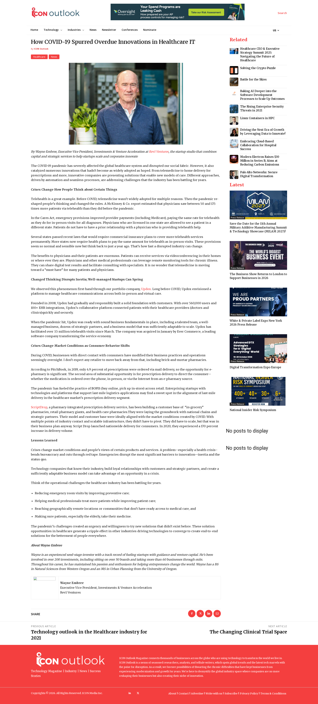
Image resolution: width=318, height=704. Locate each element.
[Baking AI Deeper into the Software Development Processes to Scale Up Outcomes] (234, 93)
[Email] (217, 613)
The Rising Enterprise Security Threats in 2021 (262, 108)
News (54, 56)
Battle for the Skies (253, 79)
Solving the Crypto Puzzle (258, 68)
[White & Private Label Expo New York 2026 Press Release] (258, 302)
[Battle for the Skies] (234, 82)
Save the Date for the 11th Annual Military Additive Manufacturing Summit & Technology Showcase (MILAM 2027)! (258, 227)
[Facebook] (191, 613)
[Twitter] (200, 613)
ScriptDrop (39, 407)
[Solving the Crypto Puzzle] (234, 70)
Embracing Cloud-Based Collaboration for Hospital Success (258, 145)
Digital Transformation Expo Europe (255, 367)
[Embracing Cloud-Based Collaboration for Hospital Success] (234, 143)
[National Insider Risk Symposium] (258, 391)
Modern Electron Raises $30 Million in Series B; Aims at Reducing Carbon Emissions (259, 160)
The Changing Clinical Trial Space (248, 632)
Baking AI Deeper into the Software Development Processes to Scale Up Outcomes (262, 95)
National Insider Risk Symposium (253, 410)
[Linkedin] (208, 613)
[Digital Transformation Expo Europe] (258, 348)
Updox (146, 289)
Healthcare (39, 56)
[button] (282, 13)
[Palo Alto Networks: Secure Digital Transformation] (234, 174)
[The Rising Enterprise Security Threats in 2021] (234, 109)
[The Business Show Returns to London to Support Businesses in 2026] (258, 255)
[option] (177, 14)
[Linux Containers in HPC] (234, 120)
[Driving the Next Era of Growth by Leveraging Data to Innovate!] (234, 132)
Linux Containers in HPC (257, 118)
